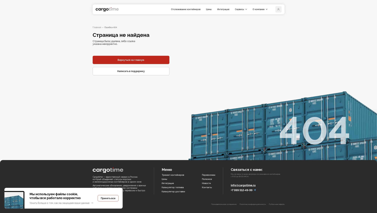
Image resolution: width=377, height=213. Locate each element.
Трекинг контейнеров (173, 175)
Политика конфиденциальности (252, 204)
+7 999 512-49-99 (241, 190)
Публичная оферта (276, 204)
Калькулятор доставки (173, 191)
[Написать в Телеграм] (254, 190)
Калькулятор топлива (173, 187)
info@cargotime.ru (243, 185)
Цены (209, 9)
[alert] (63, 198)
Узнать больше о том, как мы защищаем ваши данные (59, 203)
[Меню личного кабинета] (278, 9)
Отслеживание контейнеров (186, 9)
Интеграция (223, 9)
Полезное (207, 179)
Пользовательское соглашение (224, 204)
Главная (97, 27)
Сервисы (239, 9)
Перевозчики (208, 175)
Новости (206, 183)
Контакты (207, 187)
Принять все (108, 198)
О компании (259, 9)
